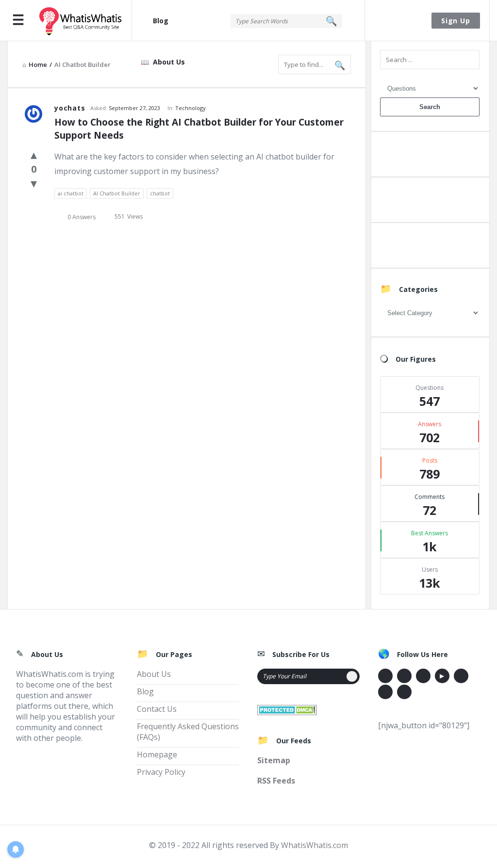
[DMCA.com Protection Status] (287, 709)
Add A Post (430, 202)
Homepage (157, 754)
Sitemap (273, 760)
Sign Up (455, 20)
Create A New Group (429, 247)
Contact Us (157, 709)
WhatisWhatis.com (314, 845)
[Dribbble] (423, 676)
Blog (160, 20)
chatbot (160, 193)
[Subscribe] (352, 676)
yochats (69, 107)
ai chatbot (70, 193)
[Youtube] (442, 676)
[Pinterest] (385, 692)
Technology (190, 108)
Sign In (399, 20)
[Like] (34, 154)
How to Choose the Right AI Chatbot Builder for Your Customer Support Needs (200, 129)
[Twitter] (404, 676)
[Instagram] (461, 676)
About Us (169, 61)
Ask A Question (429, 156)
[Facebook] (385, 676)
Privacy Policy (161, 772)
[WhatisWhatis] (85, 20)
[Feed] (404, 692)
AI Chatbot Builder (116, 193)
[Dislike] (34, 183)
